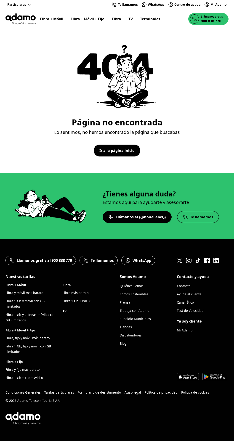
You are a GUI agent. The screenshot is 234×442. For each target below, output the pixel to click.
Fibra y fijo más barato (22, 369)
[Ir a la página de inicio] (20, 18)
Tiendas (126, 327)
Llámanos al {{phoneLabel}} (141, 217)
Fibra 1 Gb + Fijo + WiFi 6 (24, 378)
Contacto (183, 286)
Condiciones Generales (23, 392)
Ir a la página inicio (117, 150)
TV (130, 18)
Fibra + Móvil (51, 18)
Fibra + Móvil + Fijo (87, 18)
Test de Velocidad (190, 310)
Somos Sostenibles (134, 294)
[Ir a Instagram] (188, 260)
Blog (123, 343)
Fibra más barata (76, 293)
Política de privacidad (161, 392)
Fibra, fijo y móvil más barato (27, 338)
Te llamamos (201, 217)
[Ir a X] (179, 260)
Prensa (125, 302)
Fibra (116, 18)
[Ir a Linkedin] (216, 260)
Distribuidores (131, 335)
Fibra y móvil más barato (24, 293)
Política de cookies (195, 392)
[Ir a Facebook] (207, 260)
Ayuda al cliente (189, 294)
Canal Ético (185, 302)
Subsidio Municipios (135, 319)
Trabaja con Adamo (134, 310)
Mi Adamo (184, 330)
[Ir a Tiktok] (198, 260)
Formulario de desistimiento (99, 392)
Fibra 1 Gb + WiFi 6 (77, 301)
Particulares (16, 4)
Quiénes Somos (132, 286)
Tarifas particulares (59, 392)
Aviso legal (133, 392)
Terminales (150, 18)
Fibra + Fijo (14, 362)
